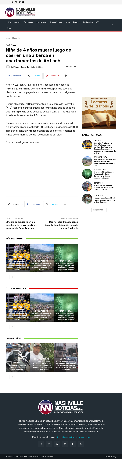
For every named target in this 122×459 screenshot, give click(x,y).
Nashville (16, 38)
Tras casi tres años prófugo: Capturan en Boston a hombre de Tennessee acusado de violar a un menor (42, 366)
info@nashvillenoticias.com (73, 437)
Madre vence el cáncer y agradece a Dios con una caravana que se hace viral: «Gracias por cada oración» (66, 366)
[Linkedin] (57, 444)
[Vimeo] (19, 2)
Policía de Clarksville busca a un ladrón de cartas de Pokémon (17, 367)
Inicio (8, 38)
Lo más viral (65, 359)
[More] (66, 76)
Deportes (17, 257)
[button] (112, 25)
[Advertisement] (42, 171)
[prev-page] (8, 277)
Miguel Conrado (21, 67)
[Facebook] (9, 2)
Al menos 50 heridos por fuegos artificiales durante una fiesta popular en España (66, 267)
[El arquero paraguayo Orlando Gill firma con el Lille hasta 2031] (87, 186)
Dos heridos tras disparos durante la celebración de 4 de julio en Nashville (61, 225)
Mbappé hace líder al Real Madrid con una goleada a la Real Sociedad (104, 200)
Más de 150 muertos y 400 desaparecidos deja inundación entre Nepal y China (42, 267)
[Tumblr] (73, 444)
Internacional (41, 261)
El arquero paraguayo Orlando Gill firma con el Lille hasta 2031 (104, 187)
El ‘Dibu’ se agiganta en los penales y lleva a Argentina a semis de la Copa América (21, 225)
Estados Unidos (41, 359)
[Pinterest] (65, 444)
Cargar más (98, 210)
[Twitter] (16, 2)
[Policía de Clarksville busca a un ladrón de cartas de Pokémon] (18, 357)
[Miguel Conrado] (8, 67)
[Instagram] (12, 2)
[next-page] (12, 277)
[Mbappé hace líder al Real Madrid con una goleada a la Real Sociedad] (87, 199)
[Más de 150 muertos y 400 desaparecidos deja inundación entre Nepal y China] (42, 258)
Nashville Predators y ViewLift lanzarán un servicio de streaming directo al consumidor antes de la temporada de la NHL (18, 265)
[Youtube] (23, 2)
